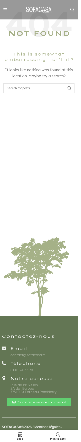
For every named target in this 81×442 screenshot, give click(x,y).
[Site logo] (39, 9)
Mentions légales (47, 427)
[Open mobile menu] (5, 9)
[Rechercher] (72, 9)
